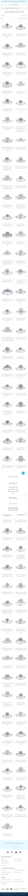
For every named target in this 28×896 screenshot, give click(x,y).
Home (2, 8)
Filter (3, 15)
